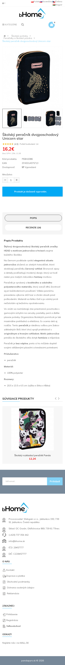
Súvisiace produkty (18, 398)
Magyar (58, 4)
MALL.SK (24, 642)
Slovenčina (47, 1)
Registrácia (12, 620)
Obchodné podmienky (18, 581)
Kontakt (10, 570)
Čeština (58, 1)
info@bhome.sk (17, 541)
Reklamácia (13, 593)
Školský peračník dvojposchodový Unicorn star (26, 41)
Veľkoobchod (13, 626)
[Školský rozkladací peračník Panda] (32, 428)
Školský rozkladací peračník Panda (32, 455)
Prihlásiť (55, 481)
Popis (33, 218)
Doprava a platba (15, 575)
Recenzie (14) (33, 227)
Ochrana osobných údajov (20, 587)
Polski (36, 1)
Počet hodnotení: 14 (29, 144)
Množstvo (7, 174)
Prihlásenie (12, 614)
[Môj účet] (4, 3)
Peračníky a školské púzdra (18, 38)
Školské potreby (19, 36)
